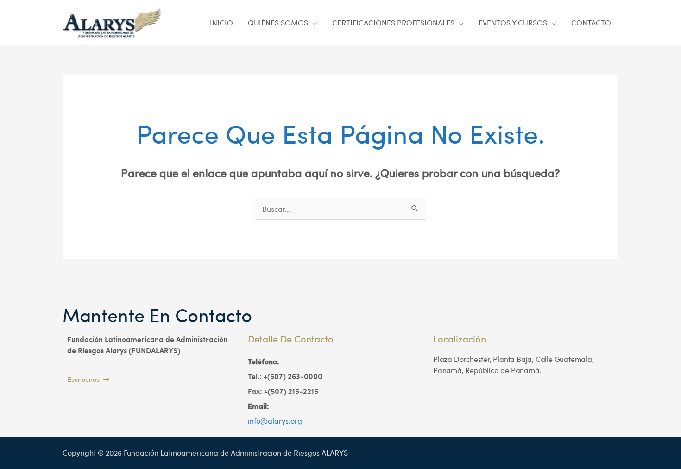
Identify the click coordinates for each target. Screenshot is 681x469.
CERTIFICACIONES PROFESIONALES (393, 22)
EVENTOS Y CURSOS (513, 22)
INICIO (221, 22)
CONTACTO (591, 22)
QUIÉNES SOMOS (278, 22)
